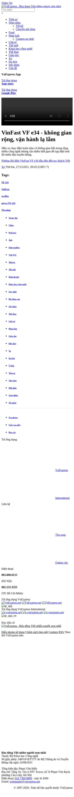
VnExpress (61, 470)
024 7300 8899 (23, 778)
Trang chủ (13, 218)
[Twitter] (28, 690)
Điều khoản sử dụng (13, 632)
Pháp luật (14, 35)
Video (4, 3)
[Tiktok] (28, 746)
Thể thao (14, 51)
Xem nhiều (13, 395)
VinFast (5, 189)
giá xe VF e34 (8, 203)
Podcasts (12, 233)
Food (12, 32)
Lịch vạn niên (14, 425)
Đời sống (12, 343)
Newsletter (13, 417)
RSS (61, 632)
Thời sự (13, 19)
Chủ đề (13, 68)
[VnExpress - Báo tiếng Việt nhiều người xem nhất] (31, 6)
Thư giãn (13, 380)
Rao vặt (12, 432)
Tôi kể (19, 25)
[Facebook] (28, 663)
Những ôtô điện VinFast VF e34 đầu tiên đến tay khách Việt (35, 160)
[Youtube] (28, 718)
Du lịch (13, 61)
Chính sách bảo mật (36, 632)
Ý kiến (11, 366)
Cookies (53, 632)
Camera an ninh (25, 38)
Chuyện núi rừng (25, 29)
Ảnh (10, 240)
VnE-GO (12, 255)
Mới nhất (13, 388)
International (62, 498)
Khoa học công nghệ (20, 48)
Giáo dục (14, 55)
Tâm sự (12, 373)
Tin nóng (6, 210)
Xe (10, 3)
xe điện (5, 196)
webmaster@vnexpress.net (25, 781)
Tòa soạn (60, 534)
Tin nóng (12, 403)
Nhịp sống (14, 22)
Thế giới (13, 45)
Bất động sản (14, 299)
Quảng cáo (61, 562)
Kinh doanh (14, 277)
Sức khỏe (14, 64)
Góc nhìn (13, 292)
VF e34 (5, 182)
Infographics (14, 247)
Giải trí (13, 42)
